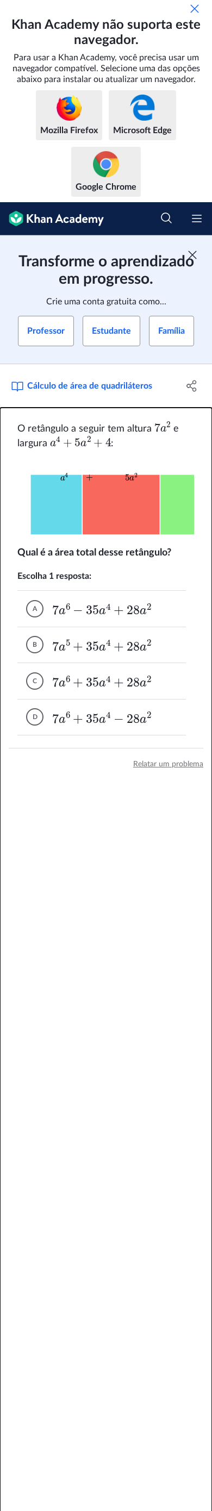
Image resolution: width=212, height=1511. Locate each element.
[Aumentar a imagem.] (106, 498)
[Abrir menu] (196, 218)
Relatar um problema (168, 764)
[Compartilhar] (191, 386)
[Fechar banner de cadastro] (192, 255)
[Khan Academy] (52, 219)
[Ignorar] (194, 8)
